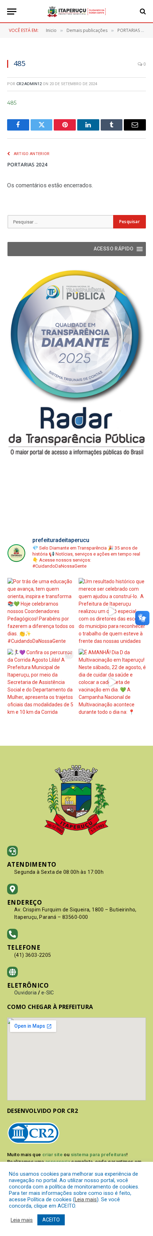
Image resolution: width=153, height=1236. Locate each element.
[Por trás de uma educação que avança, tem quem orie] (41, 611)
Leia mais (86, 1199)
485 (11, 103)
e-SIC (47, 992)
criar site (52, 1154)
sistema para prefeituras (99, 1154)
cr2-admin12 (29, 84)
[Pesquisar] (142, 12)
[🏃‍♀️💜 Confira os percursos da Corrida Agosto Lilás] (41, 682)
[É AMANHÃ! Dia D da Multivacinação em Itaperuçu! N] (112, 682)
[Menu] (11, 12)
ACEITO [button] (51, 1220)
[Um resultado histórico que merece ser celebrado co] (112, 611)
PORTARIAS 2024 (27, 164)
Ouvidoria (25, 992)
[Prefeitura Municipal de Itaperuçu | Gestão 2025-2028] (76, 11)
